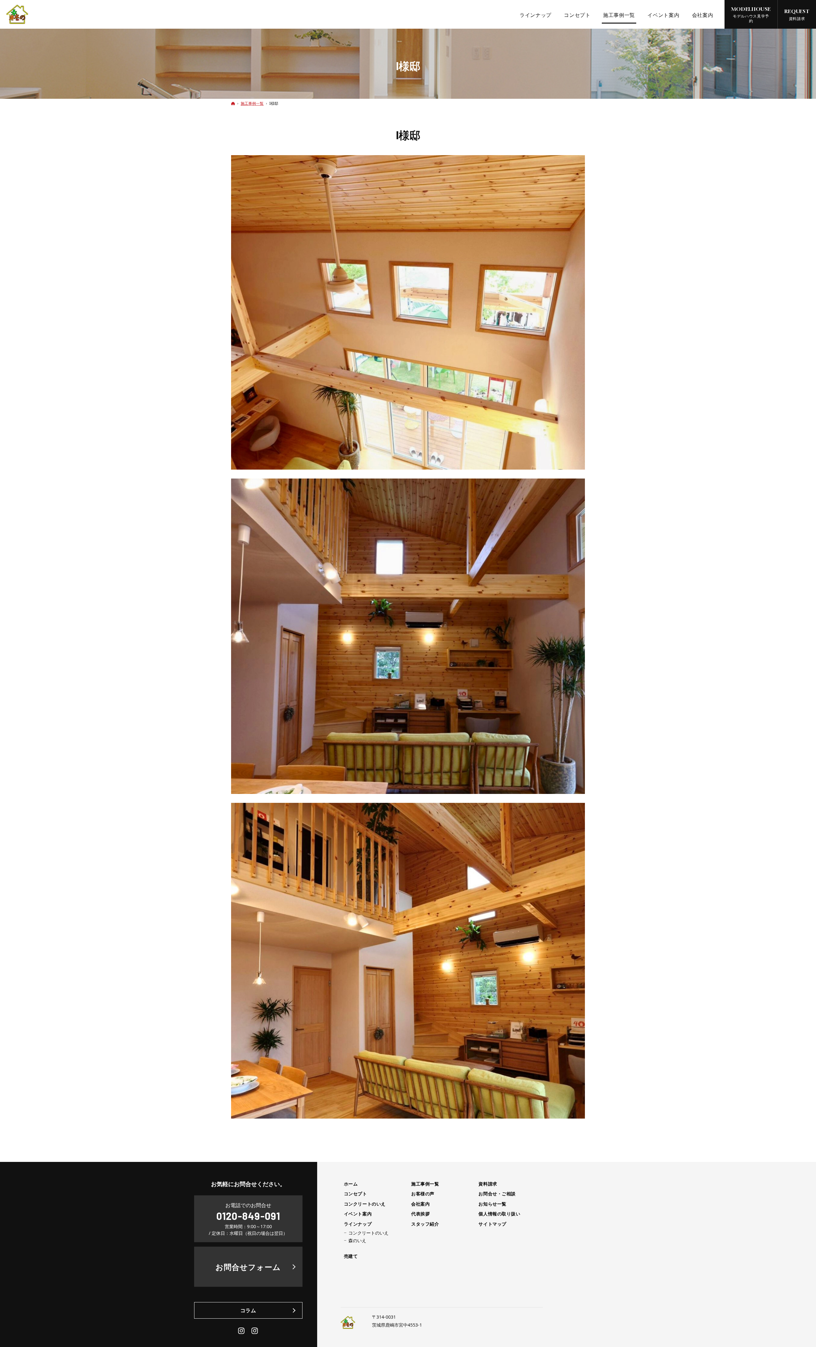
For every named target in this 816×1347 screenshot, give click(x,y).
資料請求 (487, 1184)
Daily (255, 1330)
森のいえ (357, 1240)
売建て (351, 1256)
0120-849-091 (248, 1216)
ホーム (351, 1184)
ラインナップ (358, 1224)
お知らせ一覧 (492, 1204)
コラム (248, 1310)
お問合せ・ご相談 (496, 1194)
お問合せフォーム (248, 1266)
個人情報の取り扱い (499, 1214)
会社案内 (420, 1204)
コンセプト (355, 1194)
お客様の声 (422, 1194)
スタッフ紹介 (425, 1224)
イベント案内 (358, 1214)
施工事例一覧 (425, 1184)
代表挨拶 (420, 1214)
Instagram (241, 1330)
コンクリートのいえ (365, 1204)
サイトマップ (492, 1224)
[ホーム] (233, 103)
